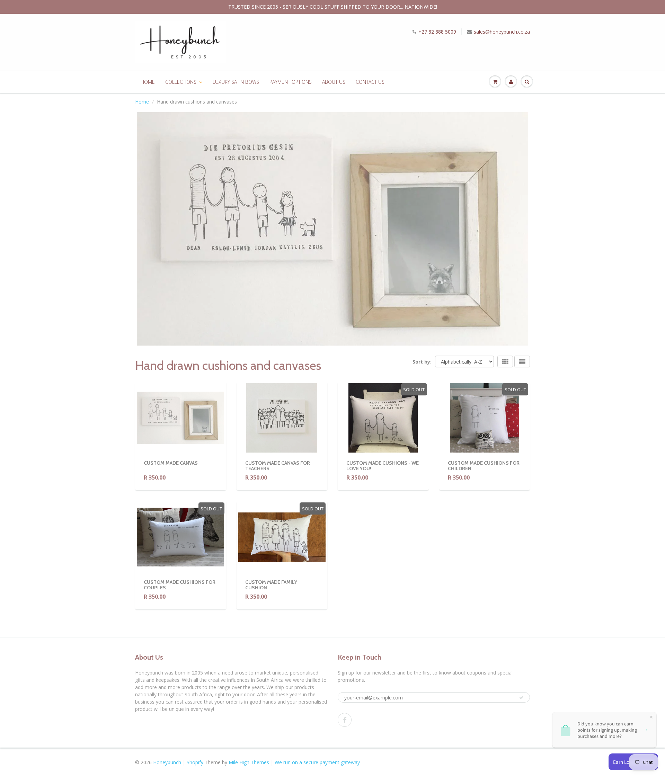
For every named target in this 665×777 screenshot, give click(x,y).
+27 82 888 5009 (437, 31)
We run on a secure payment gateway (317, 762)
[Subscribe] (521, 697)
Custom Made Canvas (171, 463)
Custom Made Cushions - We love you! (382, 466)
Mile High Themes (249, 762)
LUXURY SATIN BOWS (236, 82)
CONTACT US (370, 82)
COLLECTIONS (180, 82)
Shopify (195, 762)
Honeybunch (167, 762)
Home (142, 101)
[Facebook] (345, 720)
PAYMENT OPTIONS (290, 82)
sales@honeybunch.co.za (502, 31)
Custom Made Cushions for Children (484, 466)
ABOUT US (333, 82)
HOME (148, 82)
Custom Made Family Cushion (271, 585)
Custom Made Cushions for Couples (179, 585)
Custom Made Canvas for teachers (277, 466)
